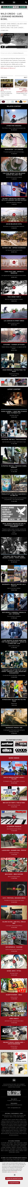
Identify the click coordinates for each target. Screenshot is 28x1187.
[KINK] (7, 1057)
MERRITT (13, 1147)
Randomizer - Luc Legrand (14, 149)
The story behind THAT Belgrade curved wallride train (14, 174)
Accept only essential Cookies (14, 1178)
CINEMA (25, 1142)
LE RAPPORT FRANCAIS (14, 826)
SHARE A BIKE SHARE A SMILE (11, 1150)
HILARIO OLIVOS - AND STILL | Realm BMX (14, 922)
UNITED (21, 1150)
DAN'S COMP (17, 1144)
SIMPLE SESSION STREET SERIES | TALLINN (14, 778)
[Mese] (21, 750)
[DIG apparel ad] (14, 101)
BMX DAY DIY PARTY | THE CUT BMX (14, 802)
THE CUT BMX (9, 1144)
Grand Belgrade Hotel (14, 224)
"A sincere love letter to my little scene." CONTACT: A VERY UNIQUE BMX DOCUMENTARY (14, 671)
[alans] (7, 1069)
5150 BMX (22, 1159)
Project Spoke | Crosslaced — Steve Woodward (14, 1043)
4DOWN (17, 1152)
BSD (15, 1142)
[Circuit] (21, 744)
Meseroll (12, 1161)
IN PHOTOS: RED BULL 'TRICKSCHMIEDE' (14, 439)
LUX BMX (3, 1147)
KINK (18, 1145)
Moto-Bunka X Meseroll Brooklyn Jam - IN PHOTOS (14, 613)
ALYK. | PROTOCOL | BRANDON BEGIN (14, 898)
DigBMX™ (22, 1084)
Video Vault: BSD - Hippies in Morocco (13, 272)
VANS (25, 1150)
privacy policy (14, 1171)
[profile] (14, 382)
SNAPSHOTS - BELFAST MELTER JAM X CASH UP (14, 585)
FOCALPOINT (24, 1144)
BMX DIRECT (10, 1142)
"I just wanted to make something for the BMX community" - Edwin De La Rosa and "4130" (14, 642)
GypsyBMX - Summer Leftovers (14, 344)
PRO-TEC (7, 1149)
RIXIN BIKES (12, 1149)
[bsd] (14, 7)
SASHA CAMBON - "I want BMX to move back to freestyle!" (14, 412)
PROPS (2, 1149)
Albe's (4, 1159)
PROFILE (24, 1147)
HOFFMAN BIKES (6, 1145)
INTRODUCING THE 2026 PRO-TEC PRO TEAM (14, 700)
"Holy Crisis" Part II (14, 297)
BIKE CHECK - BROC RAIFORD (14, 874)
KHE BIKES (13, 1145)
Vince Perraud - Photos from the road (14, 370)
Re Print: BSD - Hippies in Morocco (14, 247)
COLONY (3, 1144)
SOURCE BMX (19, 1149)
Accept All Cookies (14, 1182)
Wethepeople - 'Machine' (14, 947)
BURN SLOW (19, 1142)
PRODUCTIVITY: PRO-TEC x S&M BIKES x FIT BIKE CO (14, 494)
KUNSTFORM (23, 1145)
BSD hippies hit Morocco (8, 68)
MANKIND (8, 1147)
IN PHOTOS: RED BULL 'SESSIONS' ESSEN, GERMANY (14, 466)
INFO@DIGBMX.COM (15, 1107)
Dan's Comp (16, 1159)
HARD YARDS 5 (14, 1018)
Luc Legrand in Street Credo (14, 320)
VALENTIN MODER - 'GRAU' (14, 994)
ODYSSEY (19, 1147)
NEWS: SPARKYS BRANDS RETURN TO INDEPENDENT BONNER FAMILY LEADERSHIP (14, 525)
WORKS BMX (12, 1152)
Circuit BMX (9, 1159)
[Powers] (7, 750)
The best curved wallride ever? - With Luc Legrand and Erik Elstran (14, 199)
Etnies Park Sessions (14, 125)
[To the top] (14, 1080)
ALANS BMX (4, 1142)
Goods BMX (6, 1161)
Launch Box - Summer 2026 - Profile (14, 850)
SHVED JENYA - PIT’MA (14, 971)
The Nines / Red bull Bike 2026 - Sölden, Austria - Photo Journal (14, 557)
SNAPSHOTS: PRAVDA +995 (14, 727)
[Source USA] (7, 744)
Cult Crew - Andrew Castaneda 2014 (21, 90)
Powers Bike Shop (20, 1161)
